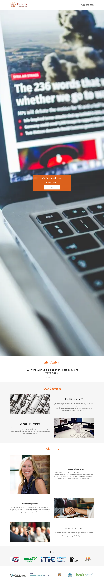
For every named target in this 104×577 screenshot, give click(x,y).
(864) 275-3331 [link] (87, 5)
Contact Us (52, 187)
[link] (18, 5)
